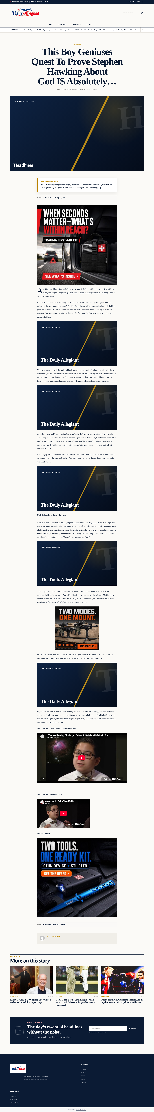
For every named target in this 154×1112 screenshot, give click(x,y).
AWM (47, 833)
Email (54, 198)
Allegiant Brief (134, 2)
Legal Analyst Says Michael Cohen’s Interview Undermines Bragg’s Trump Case (110, 30)
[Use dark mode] (142, 2)
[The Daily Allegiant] (25, 12)
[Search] (142, 13)
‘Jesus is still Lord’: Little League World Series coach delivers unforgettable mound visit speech (75, 1002)
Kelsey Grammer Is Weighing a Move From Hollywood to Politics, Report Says (30, 1001)
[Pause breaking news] (142, 29)
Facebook (48, 198)
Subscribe (133, 1029)
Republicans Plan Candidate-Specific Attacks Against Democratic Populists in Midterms (122, 1001)
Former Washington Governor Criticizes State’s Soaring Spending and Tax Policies (54, 30)
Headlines (77, 44)
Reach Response (81, 1110)
